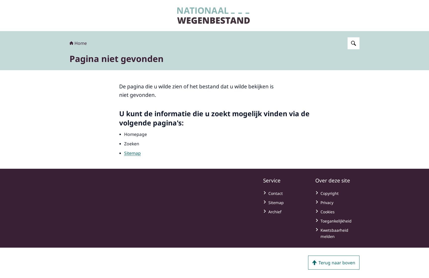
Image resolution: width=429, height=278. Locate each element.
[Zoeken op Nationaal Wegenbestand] (353, 43)
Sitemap (132, 153)
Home (80, 43)
